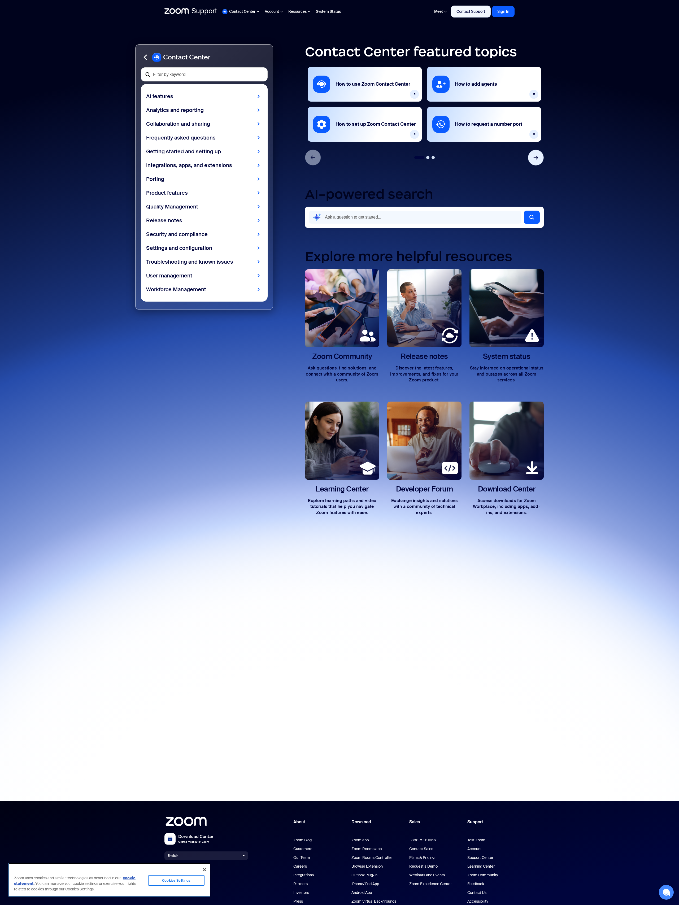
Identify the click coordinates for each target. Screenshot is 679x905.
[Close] (204, 869)
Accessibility (477, 901)
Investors (301, 892)
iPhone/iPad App (365, 884)
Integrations (303, 875)
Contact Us (476, 892)
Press (298, 901)
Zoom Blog (302, 840)
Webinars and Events (427, 875)
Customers (302, 849)
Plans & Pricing (421, 857)
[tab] (419, 157)
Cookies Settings (176, 880)
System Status (328, 11)
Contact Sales (421, 849)
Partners (300, 884)
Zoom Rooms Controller (371, 857)
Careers (300, 866)
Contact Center (242, 11)
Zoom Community (482, 875)
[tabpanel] (364, 104)
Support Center (480, 857)
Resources (297, 11)
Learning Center (481, 866)
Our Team (301, 857)
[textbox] (204, 74)
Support (475, 822)
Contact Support (470, 11)
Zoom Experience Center (430, 884)
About (299, 822)
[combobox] (415, 217)
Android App (361, 892)
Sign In (503, 11)
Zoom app (360, 840)
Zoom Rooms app (366, 849)
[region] (109, 880)
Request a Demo (423, 866)
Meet (438, 11)
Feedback (475, 884)
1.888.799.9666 (422, 840)
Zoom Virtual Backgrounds (373, 901)
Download (361, 822)
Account (272, 11)
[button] (204, 57)
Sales (414, 822)
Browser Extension (367, 866)
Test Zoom (476, 840)
